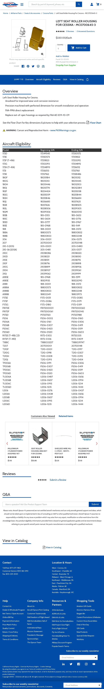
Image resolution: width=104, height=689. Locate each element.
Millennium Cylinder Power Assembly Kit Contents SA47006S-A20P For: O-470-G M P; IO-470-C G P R (17, 451)
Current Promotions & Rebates (89, 617)
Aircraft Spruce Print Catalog (38, 610)
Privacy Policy (50, 669)
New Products (82, 632)
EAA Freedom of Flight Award (38, 617)
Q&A (65, 79)
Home (5, 13)
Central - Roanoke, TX (60, 574)
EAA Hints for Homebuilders (62, 621)
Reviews (56, 79)
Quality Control (8, 628)
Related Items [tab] (66, 416)
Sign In (91, 4)
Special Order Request (85, 636)
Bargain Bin (81, 613)
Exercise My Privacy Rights (30, 667)
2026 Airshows (58, 610)
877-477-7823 (15, 568)
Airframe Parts (16, 13)
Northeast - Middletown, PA (62, 580)
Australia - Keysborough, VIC (63, 592)
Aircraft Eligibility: (43, 79)
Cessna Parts (48, 13)
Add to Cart (80, 48)
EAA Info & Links (58, 617)
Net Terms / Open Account (13, 613)
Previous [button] (7, 443)
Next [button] (97, 443)
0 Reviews (70, 31)
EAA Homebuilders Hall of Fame (37, 622)
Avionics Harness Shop (86, 610)
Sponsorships (32, 639)
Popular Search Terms (60, 646)
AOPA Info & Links (59, 614)
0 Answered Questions (86, 31)
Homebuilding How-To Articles (61, 637)
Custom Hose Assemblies (87, 621)
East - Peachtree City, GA (61, 583)
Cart (100, 4)
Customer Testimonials (36, 613)
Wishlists (80, 639)
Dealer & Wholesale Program (14, 610)
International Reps (34, 628)
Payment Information (11, 621)
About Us (30, 606)
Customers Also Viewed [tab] (43, 416)
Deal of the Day (83, 624)
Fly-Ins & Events (58, 632)
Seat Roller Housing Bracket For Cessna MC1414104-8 (39, 451)
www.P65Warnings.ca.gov (63, 130)
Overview (29, 79)
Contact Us (7, 606)
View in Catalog (76, 79)
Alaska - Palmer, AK (59, 586)
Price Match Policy (10, 624)
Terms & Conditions (10, 639)
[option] (29, 39)
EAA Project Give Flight (60, 625)
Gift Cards (80, 628)
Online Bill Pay (8, 617)
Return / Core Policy (10, 632)
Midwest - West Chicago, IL (62, 577)
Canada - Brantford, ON (61, 589)
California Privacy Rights (11, 667)
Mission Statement (34, 631)
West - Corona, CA (59, 568)
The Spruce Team (34, 642)
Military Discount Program (62, 642)
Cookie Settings (45, 667)
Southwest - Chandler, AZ (62, 571)
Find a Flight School (59, 628)
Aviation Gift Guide (84, 606)
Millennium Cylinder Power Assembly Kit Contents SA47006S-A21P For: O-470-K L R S (87, 451)
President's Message (35, 635)
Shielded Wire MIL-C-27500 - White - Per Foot (63, 451)
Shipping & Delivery (10, 636)
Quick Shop (17, 461)
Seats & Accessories (32, 13)
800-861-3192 (22, 571)
